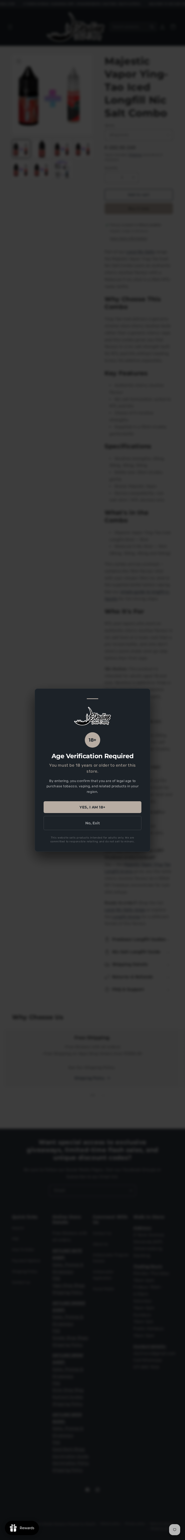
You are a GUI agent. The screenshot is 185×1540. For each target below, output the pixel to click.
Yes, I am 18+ (92, 807)
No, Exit (92, 822)
